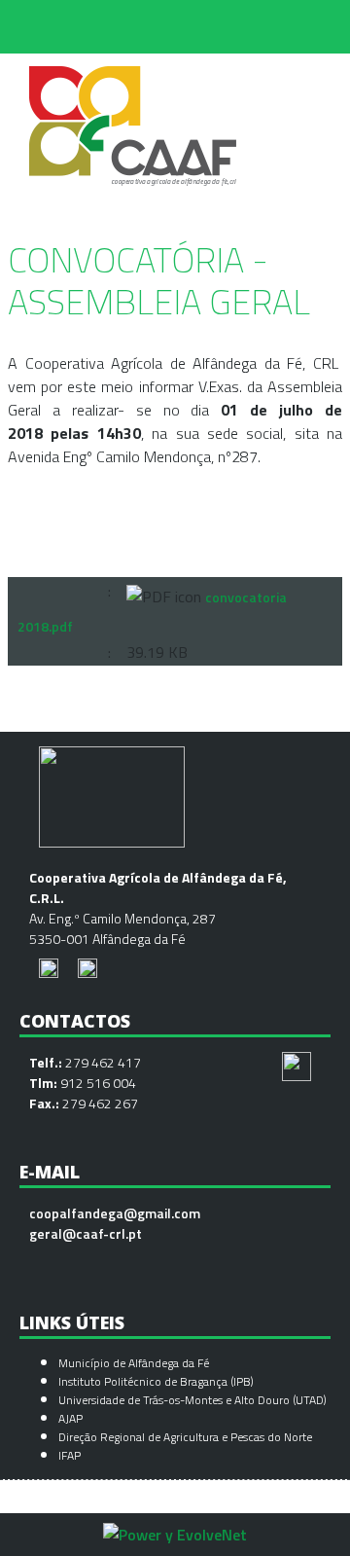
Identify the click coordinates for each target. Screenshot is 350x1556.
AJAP (70, 1418)
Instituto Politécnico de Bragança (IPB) (157, 1381)
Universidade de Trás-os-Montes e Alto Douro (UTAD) (192, 1400)
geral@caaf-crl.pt (85, 1233)
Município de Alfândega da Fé (133, 1363)
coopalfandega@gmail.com (114, 1213)
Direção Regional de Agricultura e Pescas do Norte (185, 1437)
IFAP (69, 1455)
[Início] (134, 65)
